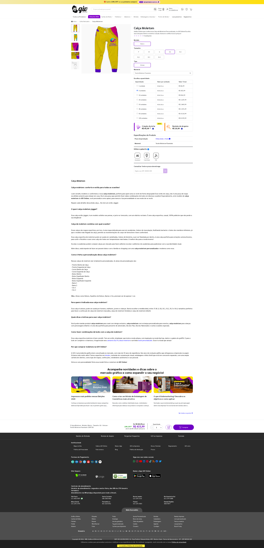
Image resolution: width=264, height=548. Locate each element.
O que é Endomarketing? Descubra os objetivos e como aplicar (169, 397)
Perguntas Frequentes (132, 436)
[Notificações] (187, 9)
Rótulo (94, 519)
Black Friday (178, 526)
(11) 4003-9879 (75, 498)
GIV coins (187, 446)
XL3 (149, 57)
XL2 (138, 57)
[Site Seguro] (100, 476)
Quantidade (156, 424)
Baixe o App (118, 446)
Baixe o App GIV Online (142, 471)
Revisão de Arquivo (107, 436)
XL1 (180, 52)
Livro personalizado (180, 519)
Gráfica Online (75, 516)
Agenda (156, 524)
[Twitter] (160, 461)
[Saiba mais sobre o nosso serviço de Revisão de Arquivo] (181, 128)
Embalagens (157, 521)
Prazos (153, 449)
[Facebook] (157, 461)
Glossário (81, 531)
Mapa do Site (78, 446)
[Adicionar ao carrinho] (169, 427)
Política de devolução (136, 449)
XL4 (159, 57)
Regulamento (172, 446)
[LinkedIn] (144, 461)
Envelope (115, 519)
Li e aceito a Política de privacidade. (131, 546)
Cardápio (156, 526)
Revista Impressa (179, 516)
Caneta (135, 524)
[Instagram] (137, 461)
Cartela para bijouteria (119, 526)
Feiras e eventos (179, 521)
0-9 (165, 531)
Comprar (185, 427)
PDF (156, 160)
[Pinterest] (147, 461)
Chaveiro (135, 526)
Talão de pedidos (138, 521)
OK (165, 171)
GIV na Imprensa (156, 436)
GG (170, 52)
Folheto (73, 521)
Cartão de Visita (76, 519)
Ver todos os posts (185, 413)
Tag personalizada (117, 524)
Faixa (93, 526)
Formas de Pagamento (80, 457)
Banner (94, 521)
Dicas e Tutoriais (155, 446)
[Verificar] (81, 475)
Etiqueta (94, 516)
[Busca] (155, 9)
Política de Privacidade (81, 449)
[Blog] (153, 461)
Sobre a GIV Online (101, 446)
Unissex (142, 65)
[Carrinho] (191, 9)
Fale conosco (100, 449)
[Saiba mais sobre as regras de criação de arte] (153, 128)
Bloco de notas (137, 519)
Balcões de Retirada (83, 436)
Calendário (157, 519)
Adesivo (73, 526)
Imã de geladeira (117, 521)
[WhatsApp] (182, 9)
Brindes (156, 516)
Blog (116, 449)
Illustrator (137, 160)
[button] (163, 35)
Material (137, 69)
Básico (142, 44)
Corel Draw (147, 160)
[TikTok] (150, 461)
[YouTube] (140, 461)
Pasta (114, 516)
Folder (73, 524)
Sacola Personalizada (139, 516)
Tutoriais (181, 436)
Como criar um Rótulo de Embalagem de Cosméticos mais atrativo (129, 397)
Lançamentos (178, 524)
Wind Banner (95, 524)
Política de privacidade (179, 542)
